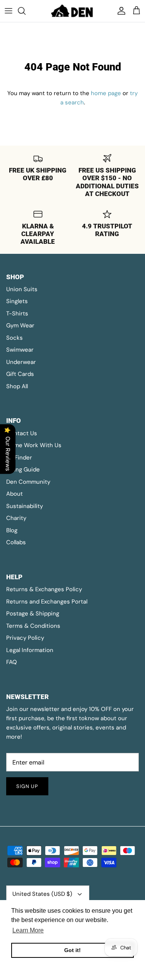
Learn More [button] (28, 930)
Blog (11, 530)
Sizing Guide (23, 469)
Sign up (27, 786)
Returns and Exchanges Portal (46, 601)
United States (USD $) (42, 894)
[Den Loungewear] (72, 11)
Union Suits (22, 289)
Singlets (17, 301)
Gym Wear (20, 325)
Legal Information (29, 650)
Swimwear (20, 350)
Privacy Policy (25, 638)
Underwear (21, 362)
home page (106, 93)
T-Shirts (17, 313)
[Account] (119, 10)
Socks (14, 338)
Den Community (28, 482)
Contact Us (21, 433)
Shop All (17, 386)
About (14, 494)
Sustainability (24, 506)
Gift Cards (20, 374)
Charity (16, 518)
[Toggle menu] (8, 10)
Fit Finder (19, 457)
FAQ (11, 662)
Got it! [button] (72, 950)
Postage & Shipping (32, 613)
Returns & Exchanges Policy (44, 589)
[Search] (25, 10)
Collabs (16, 542)
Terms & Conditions (33, 626)
